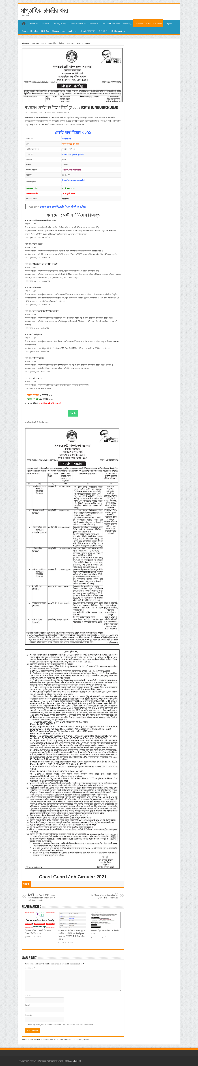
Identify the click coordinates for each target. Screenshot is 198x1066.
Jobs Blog (127, 24)
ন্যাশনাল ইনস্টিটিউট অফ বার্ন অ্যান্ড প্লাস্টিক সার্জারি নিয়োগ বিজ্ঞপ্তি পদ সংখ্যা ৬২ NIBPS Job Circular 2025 (71, 934)
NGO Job (45, 31)
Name (28, 995)
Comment (30, 968)
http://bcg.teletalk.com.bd (73, 180)
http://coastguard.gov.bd (73, 154)
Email (28, 1005)
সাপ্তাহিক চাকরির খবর (44, 10)
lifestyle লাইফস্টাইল (87, 31)
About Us (34, 24)
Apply (73, 413)
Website (28, 1015)
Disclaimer (93, 24)
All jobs (168, 24)
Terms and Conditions (110, 24)
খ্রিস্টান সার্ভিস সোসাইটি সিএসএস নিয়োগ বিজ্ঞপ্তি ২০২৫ (38, 932)
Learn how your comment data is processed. (72, 1039)
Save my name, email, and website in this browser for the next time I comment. (60, 1024)
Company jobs (58, 31)
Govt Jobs (157, 24)
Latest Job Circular (142, 24)
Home (26, 43)
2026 (78, 1061)
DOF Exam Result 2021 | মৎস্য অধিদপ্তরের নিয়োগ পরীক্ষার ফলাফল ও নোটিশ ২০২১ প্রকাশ (41, 896)
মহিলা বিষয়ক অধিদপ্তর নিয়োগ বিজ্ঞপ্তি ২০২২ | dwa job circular (104, 895)
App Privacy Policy (77, 24)
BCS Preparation (118, 31)
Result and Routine (30, 31)
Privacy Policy (60, 24)
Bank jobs (72, 31)
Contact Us (45, 24)
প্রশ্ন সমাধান (103, 31)
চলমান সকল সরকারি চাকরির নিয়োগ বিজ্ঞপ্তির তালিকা (63, 207)
